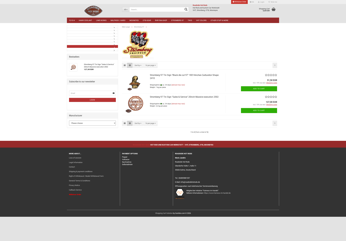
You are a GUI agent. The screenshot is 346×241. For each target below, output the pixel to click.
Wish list (273, 2)
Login (92, 100)
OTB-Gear (147, 20)
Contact (72, 167)
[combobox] (138, 65)
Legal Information (75, 162)
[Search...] (186, 9)
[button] (252, 2)
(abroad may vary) (178, 85)
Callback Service (75, 190)
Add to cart (259, 89)
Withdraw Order (240, 2)
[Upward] (339, 237)
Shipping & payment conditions (80, 171)
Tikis (190, 20)
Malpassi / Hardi (118, 20)
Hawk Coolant (85, 20)
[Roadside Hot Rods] (93, 11)
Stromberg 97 (177, 20)
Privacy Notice (74, 185)
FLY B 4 (72, 20)
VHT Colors (201, 20)
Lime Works (101, 20)
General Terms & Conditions (79, 181)
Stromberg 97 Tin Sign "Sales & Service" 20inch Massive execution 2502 (184, 97)
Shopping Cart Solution (164, 213)
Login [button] (262, 2)
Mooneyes (134, 20)
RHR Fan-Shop (161, 20)
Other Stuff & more (219, 20)
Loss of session (75, 158)
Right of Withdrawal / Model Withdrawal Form (86, 176)
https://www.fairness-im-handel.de (217, 193)
